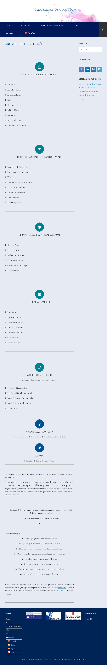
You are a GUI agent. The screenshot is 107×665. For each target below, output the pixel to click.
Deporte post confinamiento (88, 91)
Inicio (8, 25)
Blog (75, 25)
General (88, 619)
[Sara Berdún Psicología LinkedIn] (87, 69)
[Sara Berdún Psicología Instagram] (93, 69)
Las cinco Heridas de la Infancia (90, 84)
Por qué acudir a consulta (87, 99)
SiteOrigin (82, 659)
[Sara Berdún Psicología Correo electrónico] (99, 69)
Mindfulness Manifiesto (87, 88)
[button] (103, 29)
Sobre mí (25, 25)
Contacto (10, 33)
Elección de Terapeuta (86, 95)
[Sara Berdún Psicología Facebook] (81, 69)
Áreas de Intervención (51, 25)
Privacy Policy (66, 659)
